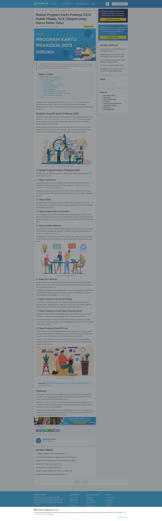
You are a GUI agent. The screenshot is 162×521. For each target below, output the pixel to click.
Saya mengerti (121, 517)
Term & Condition (44, 514)
